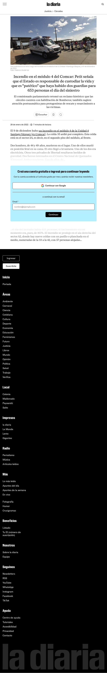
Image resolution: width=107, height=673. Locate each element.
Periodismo (8, 455)
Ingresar (11, 258)
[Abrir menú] (5, 4)
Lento (5, 433)
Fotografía (8, 501)
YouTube (7, 582)
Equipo (6, 556)
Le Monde (8, 429)
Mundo (6, 354)
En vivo (6, 494)
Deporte (7, 323)
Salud (6, 368)
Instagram (8, 591)
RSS (5, 578)
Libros (6, 350)
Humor (6, 506)
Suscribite (11, 266)
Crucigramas (9, 510)
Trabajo (6, 372)
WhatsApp (8, 587)
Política (6, 363)
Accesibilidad (9, 626)
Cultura (6, 319)
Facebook (8, 596)
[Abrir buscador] (102, 4)
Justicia (48, 11)
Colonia (6, 394)
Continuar (53, 214)
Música (6, 459)
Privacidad (8, 631)
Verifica (6, 377)
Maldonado (9, 398)
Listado (6, 527)
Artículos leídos (11, 464)
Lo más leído (9, 481)
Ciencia (6, 310)
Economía (8, 328)
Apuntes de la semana (14, 490)
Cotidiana (8, 314)
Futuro (6, 341)
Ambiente (8, 301)
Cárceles (58, 11)
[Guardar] (53, 114)
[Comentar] (60, 114)
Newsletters (9, 573)
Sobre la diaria (10, 552)
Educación (8, 332)
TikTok (6, 600)
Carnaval (7, 305)
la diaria (7, 424)
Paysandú (8, 403)
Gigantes (7, 438)
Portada (7, 284)
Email (16, 201)
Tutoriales (8, 622)
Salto (5, 407)
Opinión (7, 359)
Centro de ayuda (11, 617)
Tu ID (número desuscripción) (12, 534)
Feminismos (9, 337)
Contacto (7, 635)
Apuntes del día (11, 485)
